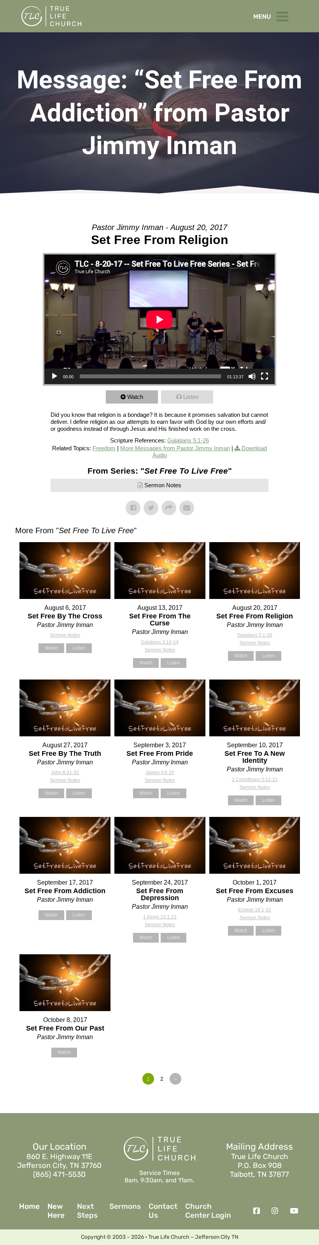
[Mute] (252, 376)
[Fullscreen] (264, 376)
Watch (135, 396)
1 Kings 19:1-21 (160, 917)
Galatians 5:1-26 (188, 440)
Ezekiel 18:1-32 (254, 910)
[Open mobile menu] (284, 15)
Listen (190, 396)
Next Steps (87, 1211)
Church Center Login (208, 1211)
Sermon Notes (162, 485)
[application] (159, 319)
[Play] (54, 376)
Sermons (125, 1206)
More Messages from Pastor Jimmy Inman (175, 448)
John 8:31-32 (65, 772)
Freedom (104, 448)
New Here (56, 1211)
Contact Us (163, 1211)
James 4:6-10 (159, 772)
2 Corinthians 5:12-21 (255, 779)
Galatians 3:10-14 (160, 642)
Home (29, 1206)
